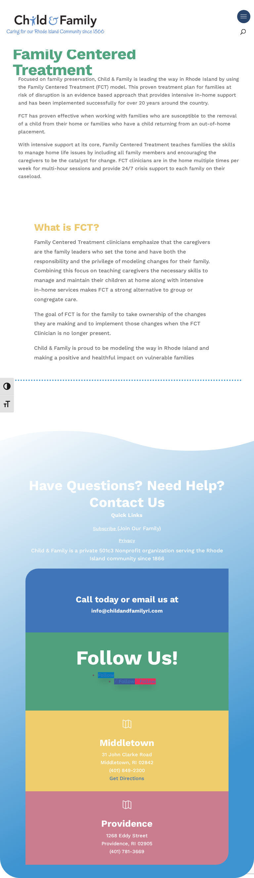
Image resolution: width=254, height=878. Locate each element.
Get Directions (126, 778)
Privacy (127, 540)
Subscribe (105, 528)
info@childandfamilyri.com (127, 611)
